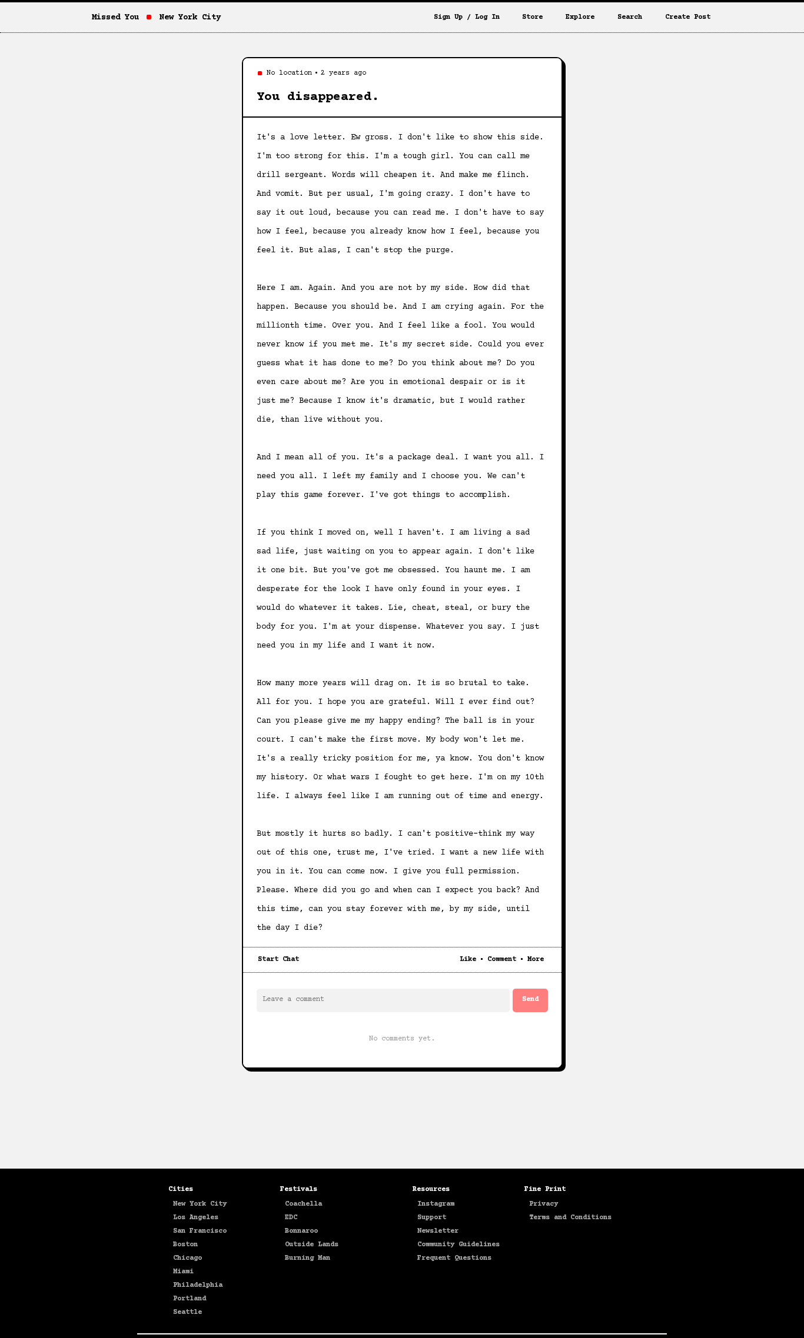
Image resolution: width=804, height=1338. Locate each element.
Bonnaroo (301, 1231)
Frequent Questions (454, 1258)
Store (532, 17)
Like (468, 959)
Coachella (303, 1204)
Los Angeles (195, 1218)
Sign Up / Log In (467, 17)
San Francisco (200, 1231)
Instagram (435, 1204)
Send (530, 999)
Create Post (687, 17)
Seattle (187, 1312)
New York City (200, 1204)
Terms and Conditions (570, 1218)
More (535, 959)
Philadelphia (197, 1285)
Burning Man (307, 1258)
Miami (183, 1272)
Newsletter (438, 1231)
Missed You (115, 17)
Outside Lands (311, 1245)
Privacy (543, 1204)
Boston (185, 1245)
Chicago (187, 1258)
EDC (291, 1218)
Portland (189, 1299)
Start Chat (278, 959)
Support (431, 1218)
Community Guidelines (458, 1245)
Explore (580, 17)
